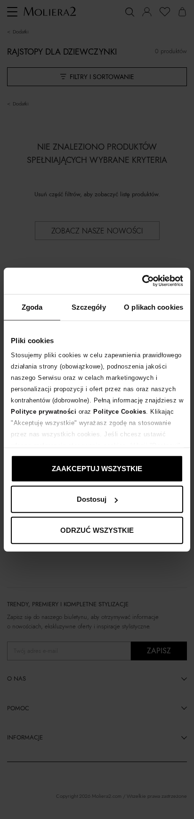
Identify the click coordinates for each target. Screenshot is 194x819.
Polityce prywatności (43, 411)
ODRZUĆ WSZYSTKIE (97, 530)
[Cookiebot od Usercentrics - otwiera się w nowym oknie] (142, 281)
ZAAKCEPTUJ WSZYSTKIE (97, 468)
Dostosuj (91, 499)
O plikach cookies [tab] (153, 307)
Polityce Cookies (119, 411)
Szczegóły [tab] (89, 307)
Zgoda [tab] (32, 307)
